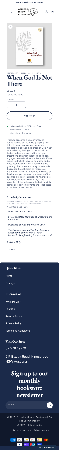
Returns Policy (13, 316)
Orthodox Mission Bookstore (31, 417)
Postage (10, 283)
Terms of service (22, 430)
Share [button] (12, 249)
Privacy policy (41, 430)
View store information (20, 133)
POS (49, 417)
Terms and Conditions (17, 330)
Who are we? (12, 301)
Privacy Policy (13, 323)
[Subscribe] (50, 405)
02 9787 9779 (15, 348)
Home (8, 275)
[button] (5, 12)
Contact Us (47, 447)
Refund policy (35, 425)
